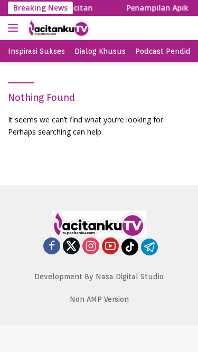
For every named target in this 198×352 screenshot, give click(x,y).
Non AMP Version (99, 299)
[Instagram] (90, 246)
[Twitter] (71, 246)
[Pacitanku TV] (79, 28)
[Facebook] (51, 246)
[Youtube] (110, 246)
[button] (15, 28)
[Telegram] (149, 247)
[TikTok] (129, 247)
